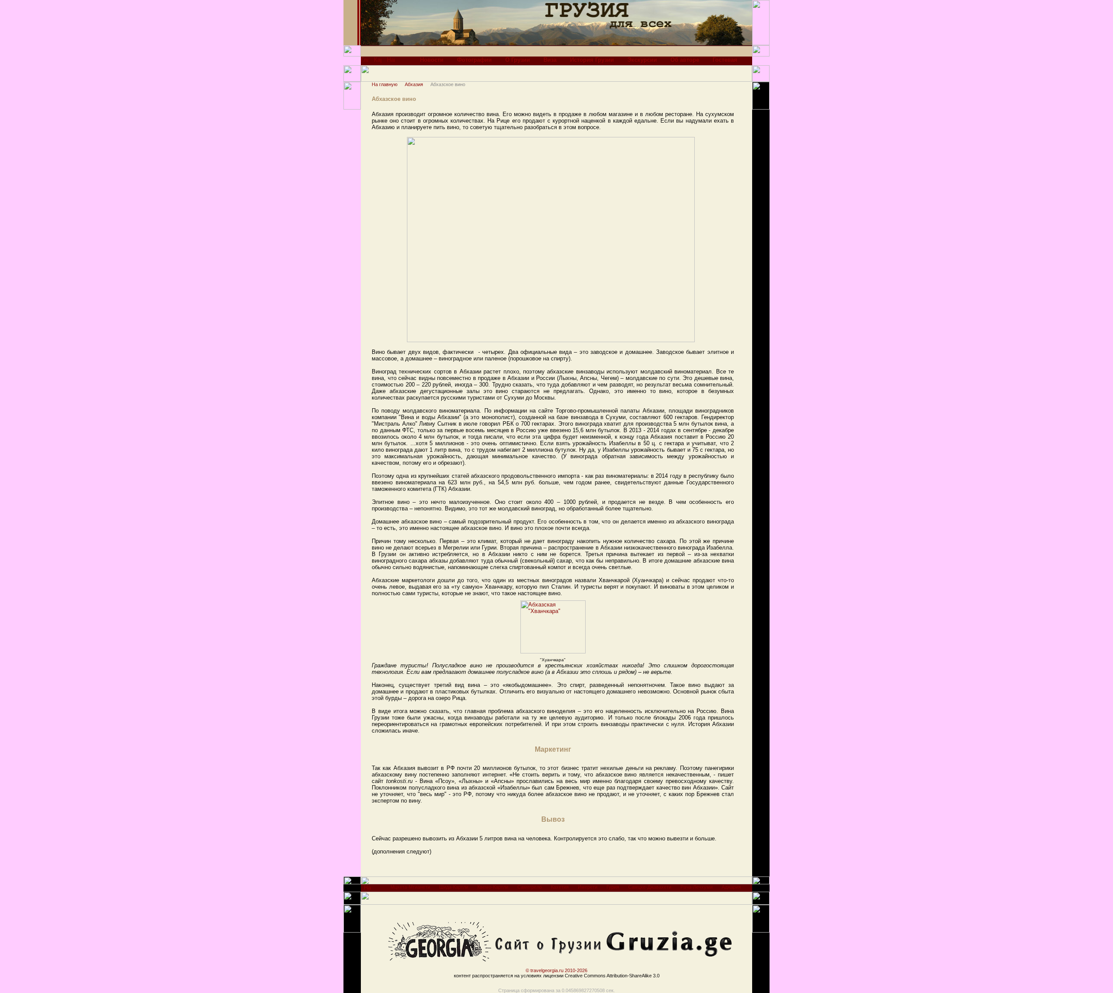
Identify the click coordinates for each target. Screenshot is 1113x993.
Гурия (612, 887)
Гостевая (725, 60)
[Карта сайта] (377, 62)
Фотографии (474, 60)
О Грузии (517, 60)
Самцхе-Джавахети (649, 887)
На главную (384, 84)
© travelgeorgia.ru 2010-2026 (556, 970)
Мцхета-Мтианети (410, 887)
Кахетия (560, 887)
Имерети (587, 887)
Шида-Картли (453, 887)
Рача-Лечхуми (696, 887)
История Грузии (592, 60)
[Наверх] (367, 889)
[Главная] (364, 62)
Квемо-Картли (492, 887)
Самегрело (529, 887)
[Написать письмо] (391, 62)
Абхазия (414, 84)
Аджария (731, 887)
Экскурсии (642, 60)
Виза (549, 60)
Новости (431, 60)
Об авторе (684, 60)
